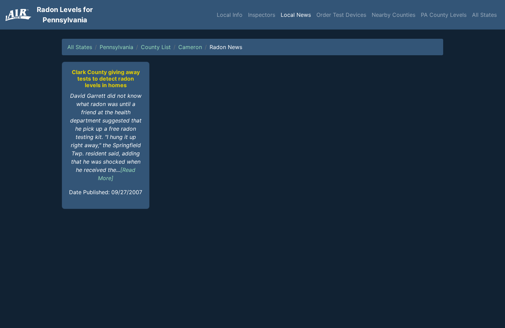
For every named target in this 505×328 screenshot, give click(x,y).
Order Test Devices (341, 14)
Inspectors (261, 14)
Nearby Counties (393, 14)
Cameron (190, 47)
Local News (296, 14)
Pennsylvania (116, 47)
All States (484, 14)
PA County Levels (444, 14)
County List (156, 47)
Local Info (230, 14)
